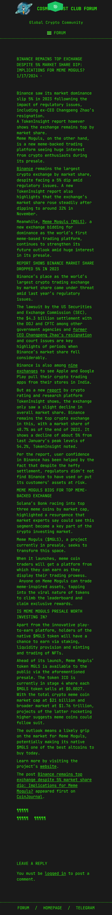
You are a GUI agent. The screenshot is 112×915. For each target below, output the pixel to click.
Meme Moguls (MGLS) (63, 221)
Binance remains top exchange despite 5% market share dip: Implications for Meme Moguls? (54, 782)
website (48, 766)
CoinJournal (29, 796)
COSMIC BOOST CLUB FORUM (67, 8)
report (54, 390)
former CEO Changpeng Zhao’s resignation (54, 332)
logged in (55, 873)
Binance (25, 168)
